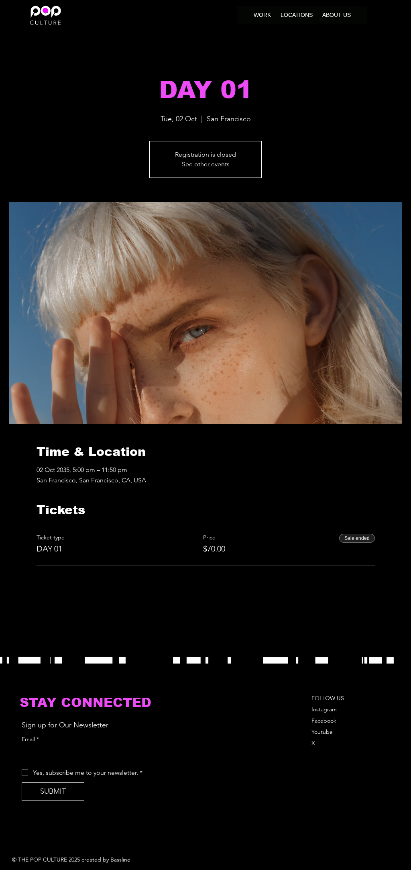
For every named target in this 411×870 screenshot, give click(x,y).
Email (30, 739)
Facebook (323, 720)
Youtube (322, 731)
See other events (206, 164)
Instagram (324, 709)
